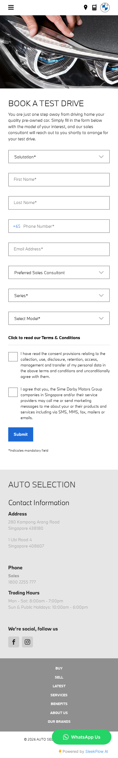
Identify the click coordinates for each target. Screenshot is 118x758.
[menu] (11, 7)
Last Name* (25, 202)
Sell (59, 677)
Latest (59, 686)
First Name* (25, 179)
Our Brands (59, 721)
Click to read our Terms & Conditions (44, 337)
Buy (59, 668)
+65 (16, 226)
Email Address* (28, 248)
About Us (59, 712)
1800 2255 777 (22, 582)
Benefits (59, 703)
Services (59, 695)
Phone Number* (38, 226)
